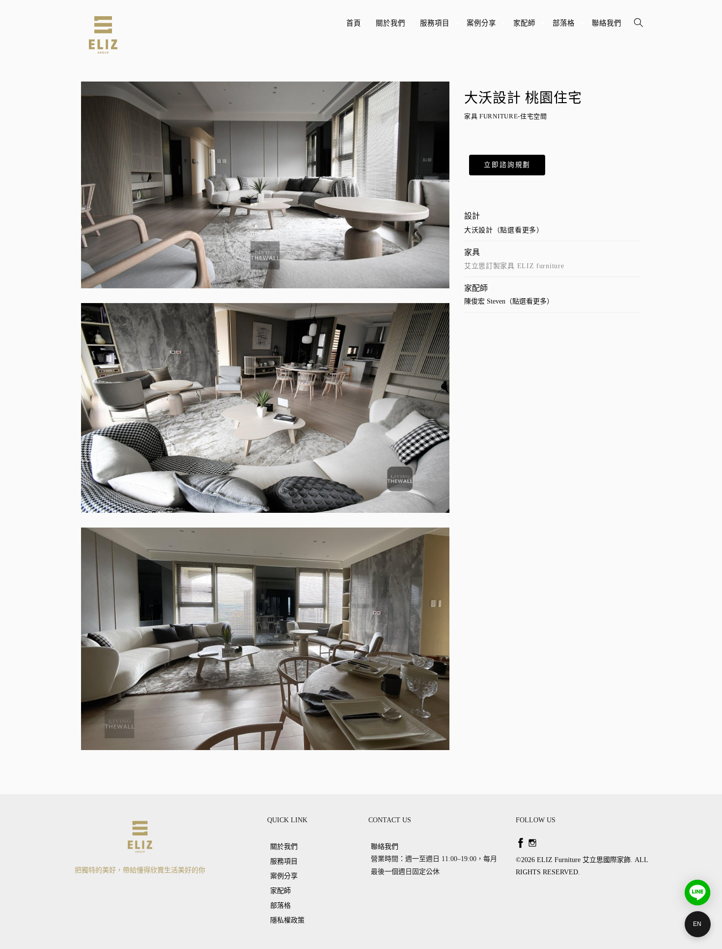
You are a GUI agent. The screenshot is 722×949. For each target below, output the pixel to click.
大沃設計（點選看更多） (504, 230)
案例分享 (483, 26)
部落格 (565, 26)
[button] (507, 165)
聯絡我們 (606, 23)
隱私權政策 (287, 920)
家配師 (525, 26)
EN (697, 924)
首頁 (353, 23)
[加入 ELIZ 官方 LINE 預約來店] (697, 892)
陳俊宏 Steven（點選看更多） (509, 301)
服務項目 (436, 26)
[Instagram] (532, 843)
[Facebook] (521, 843)
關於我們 (390, 23)
